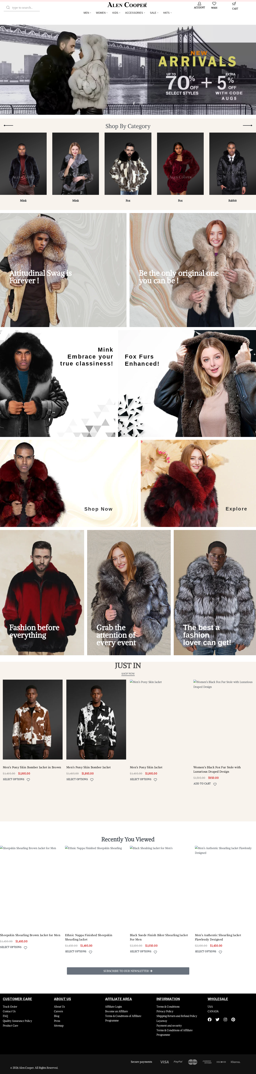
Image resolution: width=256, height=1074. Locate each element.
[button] (202, 784)
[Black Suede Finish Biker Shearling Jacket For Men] (160, 886)
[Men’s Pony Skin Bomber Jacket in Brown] (33, 719)
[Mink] (23, 165)
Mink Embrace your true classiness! (86, 356)
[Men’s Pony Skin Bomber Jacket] (96, 719)
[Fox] (128, 165)
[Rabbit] (232, 165)
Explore (236, 509)
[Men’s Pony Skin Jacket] (160, 719)
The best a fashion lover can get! (207, 635)
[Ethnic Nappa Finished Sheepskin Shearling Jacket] (95, 886)
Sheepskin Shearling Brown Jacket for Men (30, 935)
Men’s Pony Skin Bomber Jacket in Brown (32, 767)
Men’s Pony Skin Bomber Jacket (88, 767)
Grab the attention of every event (116, 635)
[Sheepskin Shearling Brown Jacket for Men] (30, 886)
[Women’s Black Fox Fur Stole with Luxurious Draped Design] (223, 719)
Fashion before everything (34, 631)
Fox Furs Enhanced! (142, 360)
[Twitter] (217, 1019)
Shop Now (98, 509)
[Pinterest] (233, 1019)
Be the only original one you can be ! (179, 276)
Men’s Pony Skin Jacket (146, 767)
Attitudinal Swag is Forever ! (40, 276)
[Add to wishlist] (28, 779)
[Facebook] (210, 1019)
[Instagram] (225, 1019)
